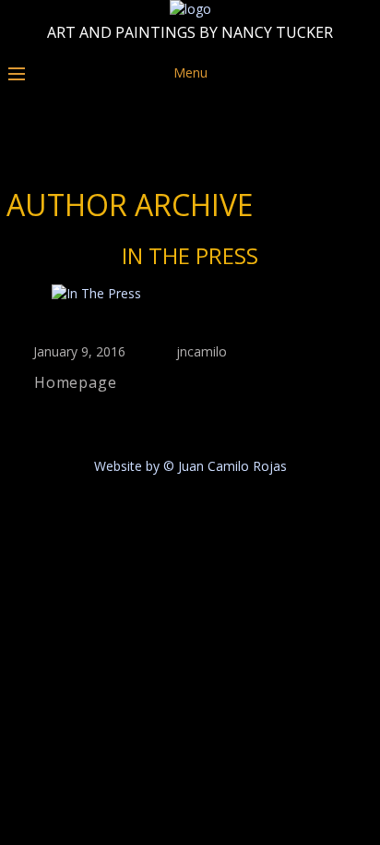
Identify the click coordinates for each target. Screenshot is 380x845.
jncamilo (201, 351)
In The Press (190, 255)
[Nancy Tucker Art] (190, 9)
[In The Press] (190, 293)
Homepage (75, 382)
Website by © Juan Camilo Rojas (190, 466)
